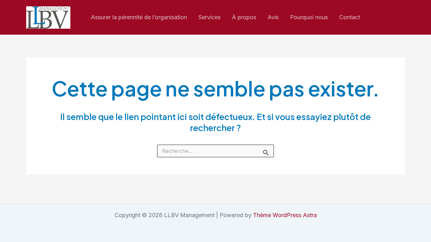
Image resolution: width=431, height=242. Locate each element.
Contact (349, 17)
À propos (244, 17)
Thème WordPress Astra (285, 215)
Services (209, 17)
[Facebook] (388, 17)
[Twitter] (402, 17)
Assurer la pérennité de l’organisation (139, 17)
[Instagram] (375, 17)
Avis (273, 17)
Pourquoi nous (309, 17)
